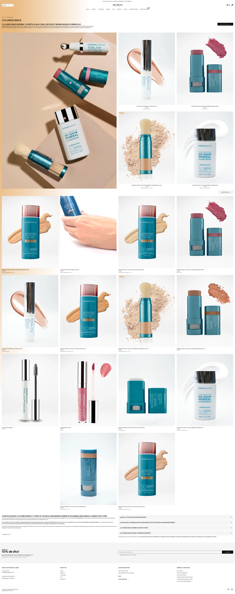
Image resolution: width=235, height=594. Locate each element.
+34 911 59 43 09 (5, 571)
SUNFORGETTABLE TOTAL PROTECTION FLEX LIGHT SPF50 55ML (131, 506)
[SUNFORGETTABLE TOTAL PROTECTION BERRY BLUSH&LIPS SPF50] (205, 69)
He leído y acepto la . (128, 554)
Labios (61, 430)
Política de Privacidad (132, 554)
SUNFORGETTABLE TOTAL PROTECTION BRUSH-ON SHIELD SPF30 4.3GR (147, 185)
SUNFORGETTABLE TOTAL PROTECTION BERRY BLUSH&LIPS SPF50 (205, 106)
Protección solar (207, 187)
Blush (203, 108)
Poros (148, 187)
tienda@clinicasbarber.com (8, 572)
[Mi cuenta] (229, 5)
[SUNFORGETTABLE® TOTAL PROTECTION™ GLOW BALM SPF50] (88, 469)
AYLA (61, 577)
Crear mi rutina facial (225, 24)
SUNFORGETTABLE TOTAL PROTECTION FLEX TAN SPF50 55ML (73, 348)
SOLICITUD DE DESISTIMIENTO (184, 581)
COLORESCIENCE (9, 17)
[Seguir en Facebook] (228, 589)
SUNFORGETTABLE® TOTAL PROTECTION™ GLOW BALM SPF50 (73, 506)
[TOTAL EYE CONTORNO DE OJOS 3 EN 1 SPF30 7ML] (146, 69)
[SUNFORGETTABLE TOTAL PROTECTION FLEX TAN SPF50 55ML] (88, 311)
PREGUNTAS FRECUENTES (8, 576)
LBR (13, 590)
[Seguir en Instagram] (232, 589)
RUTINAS (119, 9)
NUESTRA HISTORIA (123, 571)
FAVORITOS (63, 579)
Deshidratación (144, 187)
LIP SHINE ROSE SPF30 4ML (65, 427)
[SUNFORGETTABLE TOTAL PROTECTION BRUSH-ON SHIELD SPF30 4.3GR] (146, 147)
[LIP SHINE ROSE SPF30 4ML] (88, 390)
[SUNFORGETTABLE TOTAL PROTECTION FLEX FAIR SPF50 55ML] (146, 232)
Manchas (201, 187)
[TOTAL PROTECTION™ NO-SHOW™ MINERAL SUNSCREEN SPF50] (205, 147)
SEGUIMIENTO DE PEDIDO (8, 578)
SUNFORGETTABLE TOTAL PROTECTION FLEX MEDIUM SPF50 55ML (15, 269)
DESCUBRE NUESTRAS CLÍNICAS (126, 573)
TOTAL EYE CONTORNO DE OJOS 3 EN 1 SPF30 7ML (146, 106)
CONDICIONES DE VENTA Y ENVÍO (185, 577)
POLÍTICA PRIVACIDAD (182, 573)
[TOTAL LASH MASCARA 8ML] (30, 390)
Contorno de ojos (146, 108)
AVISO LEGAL (180, 571)
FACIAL (87, 9)
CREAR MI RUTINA (133, 9)
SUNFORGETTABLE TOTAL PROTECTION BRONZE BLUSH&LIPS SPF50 (191, 348)
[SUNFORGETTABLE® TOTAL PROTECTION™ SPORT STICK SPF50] (146, 390)
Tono (151, 187)
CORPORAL (101, 9)
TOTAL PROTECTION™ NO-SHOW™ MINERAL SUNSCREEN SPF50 (205, 185)
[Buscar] (13, 5)
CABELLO (94, 9)
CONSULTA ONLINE (145, 9)
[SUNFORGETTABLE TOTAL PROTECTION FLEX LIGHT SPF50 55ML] (146, 469)
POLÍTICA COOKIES (181, 575)
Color (206, 108)
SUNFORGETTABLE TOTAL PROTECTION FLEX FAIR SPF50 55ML (131, 269)
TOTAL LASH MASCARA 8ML (7, 427)
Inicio (3, 17)
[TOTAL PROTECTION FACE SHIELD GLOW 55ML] (88, 232)
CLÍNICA (125, 9)
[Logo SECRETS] (117, 5)
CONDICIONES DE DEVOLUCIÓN (184, 579)
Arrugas (3, 272)
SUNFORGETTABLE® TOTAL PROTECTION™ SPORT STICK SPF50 (131, 427)
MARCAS (108, 9)
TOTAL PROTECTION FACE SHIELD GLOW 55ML (69, 269)
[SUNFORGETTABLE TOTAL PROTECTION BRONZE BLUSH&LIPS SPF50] (205, 311)
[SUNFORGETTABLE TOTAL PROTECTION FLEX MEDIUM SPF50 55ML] (30, 232)
